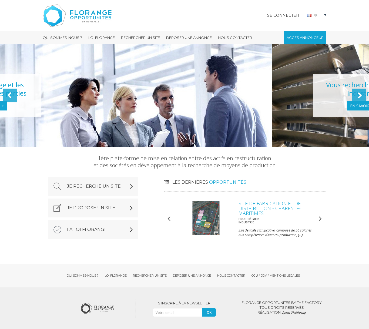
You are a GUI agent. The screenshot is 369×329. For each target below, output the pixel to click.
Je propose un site (91, 207)
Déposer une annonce (189, 37)
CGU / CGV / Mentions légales (275, 275)
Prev (10, 95)
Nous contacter (235, 37)
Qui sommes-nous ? (62, 37)
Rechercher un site (140, 37)
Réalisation (269, 312)
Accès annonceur (305, 37)
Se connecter (283, 15)
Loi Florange (101, 37)
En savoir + (90, 105)
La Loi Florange (87, 229)
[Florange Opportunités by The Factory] (90, 15)
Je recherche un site (94, 186)
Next (359, 95)
